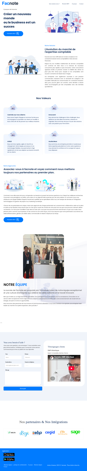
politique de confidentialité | (20, 465)
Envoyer (23, 388)
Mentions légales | (8, 465)
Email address (8, 362)
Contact (81, 3)
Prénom (26, 354)
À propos (74, 3)
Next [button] (80, 365)
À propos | (30, 465)
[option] (64, 365)
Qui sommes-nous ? (54, 3)
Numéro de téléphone (29, 362)
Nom (6, 354)
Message (7, 370)
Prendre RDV (65, 3)
